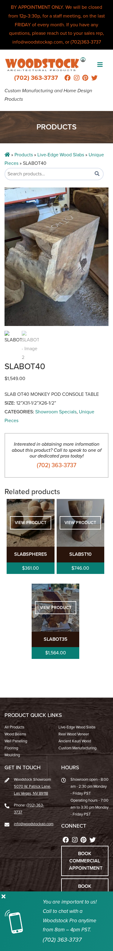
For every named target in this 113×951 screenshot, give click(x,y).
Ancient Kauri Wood (74, 741)
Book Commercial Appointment (85, 861)
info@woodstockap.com (33, 824)
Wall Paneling (16, 741)
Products (23, 155)
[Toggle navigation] (100, 65)
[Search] (97, 174)
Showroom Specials (56, 412)
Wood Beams (15, 734)
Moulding (12, 755)
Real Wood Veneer (73, 734)
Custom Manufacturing (77, 748)
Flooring (11, 748)
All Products (14, 727)
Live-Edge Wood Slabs (60, 155)
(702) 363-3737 (36, 78)
